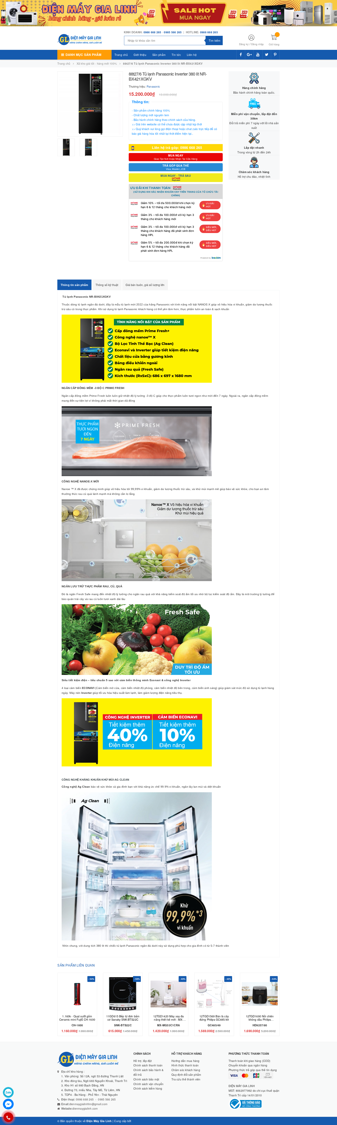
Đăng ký (244, 44)
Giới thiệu (140, 55)
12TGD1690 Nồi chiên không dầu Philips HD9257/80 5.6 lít (260, 1019)
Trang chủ (121, 55)
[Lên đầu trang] (330, 1113)
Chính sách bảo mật (146, 1079)
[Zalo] (8, 1092)
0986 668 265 (152, 32)
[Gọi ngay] (8, 1117)
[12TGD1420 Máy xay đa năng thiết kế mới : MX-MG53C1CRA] (168, 994)
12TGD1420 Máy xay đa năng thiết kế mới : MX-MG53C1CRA (168, 1019)
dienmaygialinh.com (85, 1108)
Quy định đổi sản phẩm (186, 1075)
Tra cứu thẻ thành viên (185, 1079)
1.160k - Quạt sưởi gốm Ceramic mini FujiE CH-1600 (77, 1017)
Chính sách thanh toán (147, 1065)
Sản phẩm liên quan (76, 965)
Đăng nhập (257, 44)
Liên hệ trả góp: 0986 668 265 (177, 147)
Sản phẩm (159, 55)
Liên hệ (192, 55)
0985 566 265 (173, 32)
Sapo (135, 1121)
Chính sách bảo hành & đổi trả (148, 1072)
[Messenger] (8, 1104)
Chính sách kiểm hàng (147, 1088)
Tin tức (176, 55)
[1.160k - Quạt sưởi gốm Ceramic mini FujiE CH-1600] (77, 994)
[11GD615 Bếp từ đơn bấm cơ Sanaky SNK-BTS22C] (123, 994)
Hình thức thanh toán (185, 1065)
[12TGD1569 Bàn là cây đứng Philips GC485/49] (214, 994)
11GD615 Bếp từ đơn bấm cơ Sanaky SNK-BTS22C (122, 1017)
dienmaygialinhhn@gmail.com (88, 1104)
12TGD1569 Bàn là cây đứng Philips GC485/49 (214, 1017)
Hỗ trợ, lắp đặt (142, 1061)
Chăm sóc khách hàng (185, 1070)
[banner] (168, 13)
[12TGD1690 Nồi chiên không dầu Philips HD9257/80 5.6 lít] (260, 994)
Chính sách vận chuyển (148, 1084)
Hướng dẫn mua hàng (185, 1061)
